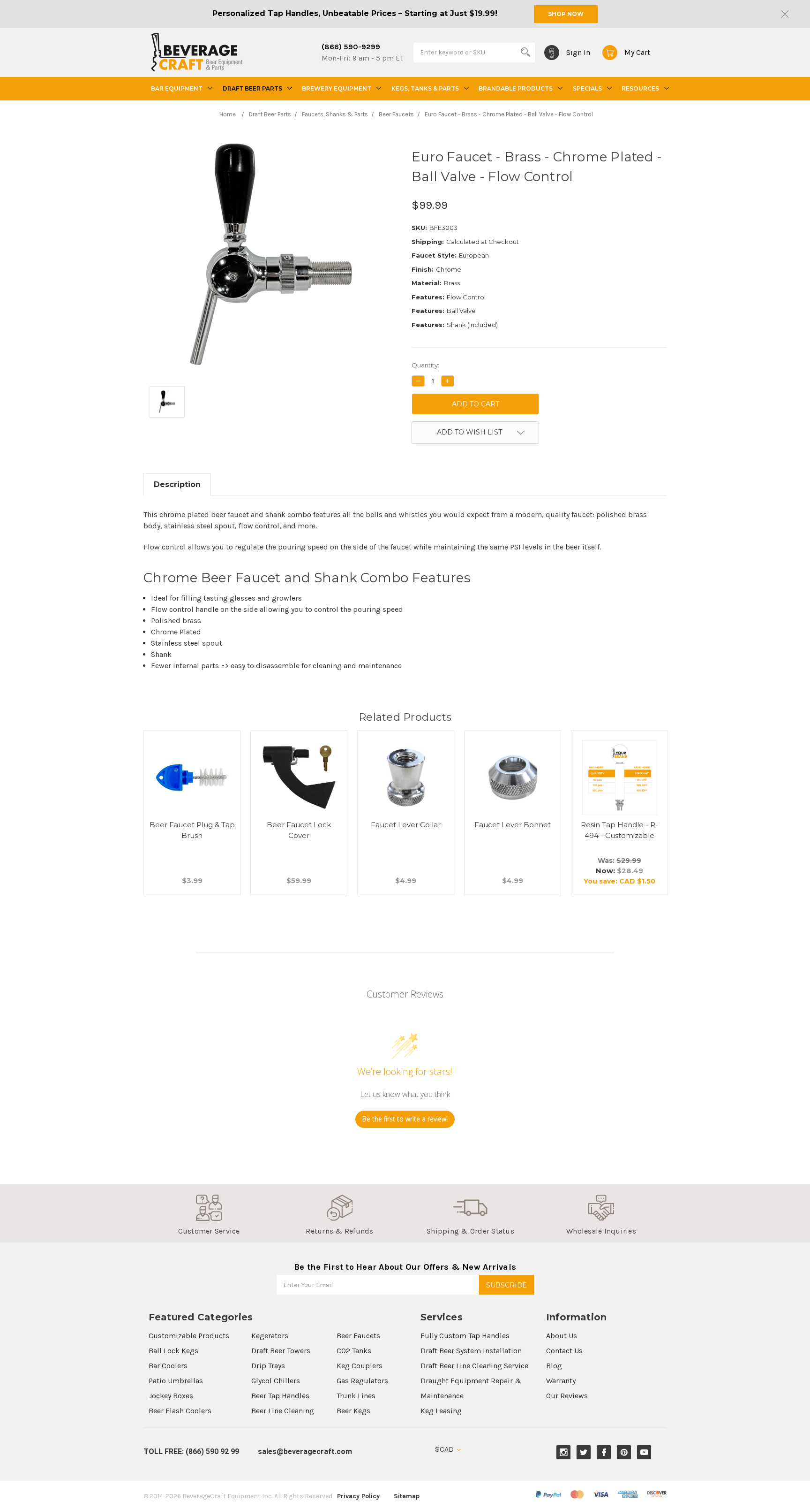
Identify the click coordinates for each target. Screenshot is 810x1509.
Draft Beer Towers (280, 1350)
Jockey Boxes (171, 1395)
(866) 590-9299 (351, 46)
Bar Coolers (168, 1365)
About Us (561, 1335)
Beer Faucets (358, 1335)
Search (525, 52)
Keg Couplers (359, 1365)
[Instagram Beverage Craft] (564, 1452)
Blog (554, 1365)
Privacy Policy (358, 1496)
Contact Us (564, 1350)
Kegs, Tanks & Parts (425, 88)
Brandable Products (516, 88)
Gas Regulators (362, 1380)
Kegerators (269, 1335)
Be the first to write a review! (405, 1118)
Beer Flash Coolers (180, 1410)
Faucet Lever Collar (406, 824)
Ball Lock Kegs (173, 1350)
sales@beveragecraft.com (305, 1451)
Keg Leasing (441, 1410)
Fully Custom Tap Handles (465, 1335)
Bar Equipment (176, 88)
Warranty (561, 1380)
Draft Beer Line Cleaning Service (474, 1365)
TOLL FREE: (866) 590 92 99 (191, 1451)
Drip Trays (268, 1365)
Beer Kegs (353, 1410)
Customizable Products (189, 1335)
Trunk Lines (356, 1395)
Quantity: (425, 365)
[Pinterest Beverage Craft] (624, 1452)
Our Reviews (567, 1395)
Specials (587, 88)
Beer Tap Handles (280, 1395)
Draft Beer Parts (252, 88)
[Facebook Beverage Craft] (604, 1452)
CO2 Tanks (354, 1350)
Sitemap (407, 1496)
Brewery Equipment (336, 88)
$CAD (445, 1449)
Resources (640, 88)
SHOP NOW (566, 13)
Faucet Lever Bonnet (512, 824)
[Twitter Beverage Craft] (584, 1452)
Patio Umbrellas (176, 1380)
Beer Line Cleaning (282, 1410)
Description (177, 484)
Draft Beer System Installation (471, 1350)
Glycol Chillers (275, 1380)
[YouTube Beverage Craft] (644, 1452)
